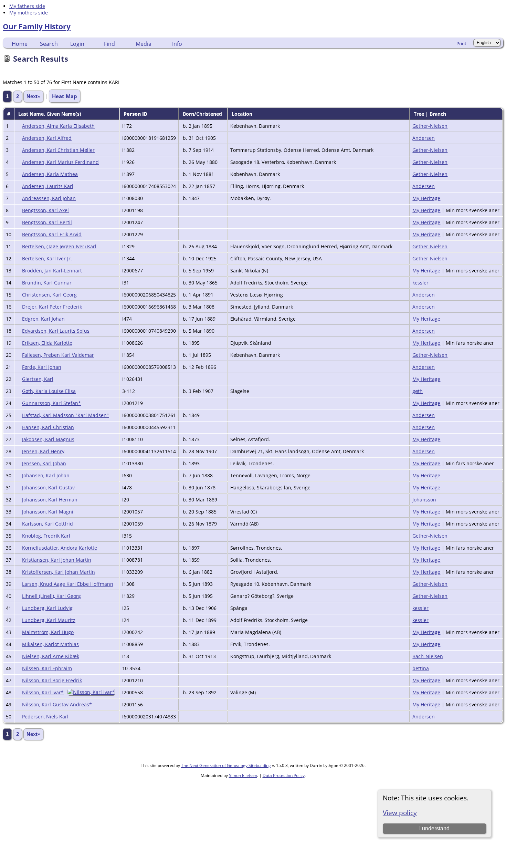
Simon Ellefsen (243, 775)
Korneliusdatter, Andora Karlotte (59, 547)
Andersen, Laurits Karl (47, 186)
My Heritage (426, 198)
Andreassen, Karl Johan (49, 198)
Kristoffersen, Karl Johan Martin (58, 572)
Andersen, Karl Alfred (47, 138)
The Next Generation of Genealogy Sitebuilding (226, 765)
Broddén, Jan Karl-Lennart (52, 270)
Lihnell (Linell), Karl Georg (51, 596)
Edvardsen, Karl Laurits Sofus (55, 331)
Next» (33, 96)
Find (109, 44)
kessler (420, 282)
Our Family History (37, 26)
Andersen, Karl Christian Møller (58, 150)
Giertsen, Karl (37, 379)
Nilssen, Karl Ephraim (47, 668)
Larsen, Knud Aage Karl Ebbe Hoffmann (67, 584)
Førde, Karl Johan (41, 367)
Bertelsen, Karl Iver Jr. (47, 258)
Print (461, 43)
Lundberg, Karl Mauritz (48, 620)
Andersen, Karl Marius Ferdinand (60, 162)
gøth (417, 391)
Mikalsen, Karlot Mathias (50, 644)
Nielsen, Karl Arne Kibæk (50, 656)
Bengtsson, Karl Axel (45, 210)
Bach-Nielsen (427, 656)
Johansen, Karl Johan (46, 475)
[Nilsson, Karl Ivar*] (92, 692)
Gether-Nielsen (429, 126)
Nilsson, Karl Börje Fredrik (52, 680)
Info (177, 44)
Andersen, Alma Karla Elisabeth (58, 126)
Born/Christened (203, 114)
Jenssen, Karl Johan (44, 463)
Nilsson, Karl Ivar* (43, 692)
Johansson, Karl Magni (47, 511)
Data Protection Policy (284, 775)
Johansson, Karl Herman (49, 499)
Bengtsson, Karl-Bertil (47, 222)
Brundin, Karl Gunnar (47, 282)
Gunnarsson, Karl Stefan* (51, 403)
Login (77, 44)
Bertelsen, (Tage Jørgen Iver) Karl (59, 246)
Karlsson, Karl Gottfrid (47, 523)
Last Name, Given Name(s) (50, 114)
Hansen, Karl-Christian (48, 427)
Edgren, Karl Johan (43, 318)
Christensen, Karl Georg (49, 294)
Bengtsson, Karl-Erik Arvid (52, 234)
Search (49, 44)
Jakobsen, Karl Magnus (48, 439)
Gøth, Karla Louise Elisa (49, 391)
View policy (400, 812)
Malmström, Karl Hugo (48, 632)
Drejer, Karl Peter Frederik (52, 306)
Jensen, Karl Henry (43, 451)
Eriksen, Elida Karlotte (47, 343)
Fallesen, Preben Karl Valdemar (58, 355)
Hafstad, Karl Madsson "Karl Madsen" (65, 415)
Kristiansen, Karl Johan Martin (56, 560)
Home (20, 44)
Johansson (424, 499)
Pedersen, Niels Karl (45, 716)
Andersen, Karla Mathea (50, 174)
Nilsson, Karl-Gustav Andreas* (57, 704)
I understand (434, 828)
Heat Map (64, 96)
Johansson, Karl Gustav (48, 487)
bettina (420, 668)
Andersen (423, 138)
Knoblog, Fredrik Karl (46, 535)
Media (143, 44)
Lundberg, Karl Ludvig (47, 608)
